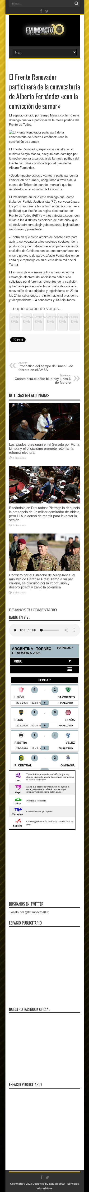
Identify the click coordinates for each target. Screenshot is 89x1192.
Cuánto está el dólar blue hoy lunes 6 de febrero (43, 379)
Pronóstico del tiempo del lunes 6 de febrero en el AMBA (46, 366)
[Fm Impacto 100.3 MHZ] (44, 34)
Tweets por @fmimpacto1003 (29, 912)
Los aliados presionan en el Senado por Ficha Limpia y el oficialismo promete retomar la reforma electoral (44, 448)
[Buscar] (76, 3)
